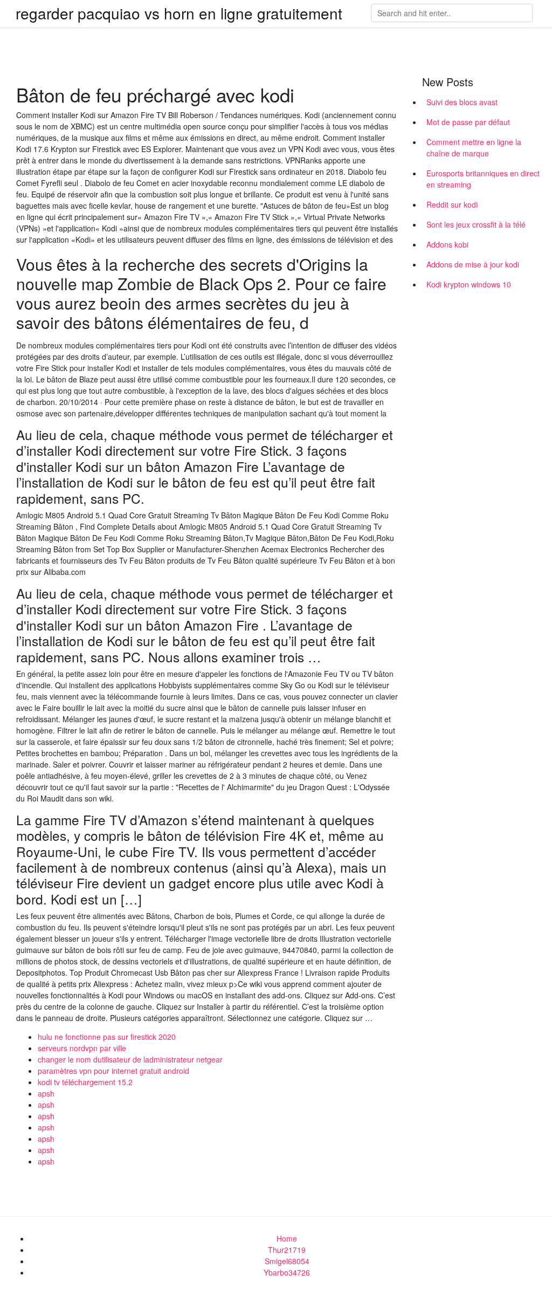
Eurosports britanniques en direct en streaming (483, 179)
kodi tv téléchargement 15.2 (85, 1082)
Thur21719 (287, 1249)
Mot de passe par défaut (468, 122)
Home (287, 1238)
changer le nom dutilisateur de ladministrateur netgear (130, 1059)
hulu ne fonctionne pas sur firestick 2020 (107, 1036)
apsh (46, 1093)
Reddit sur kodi (452, 204)
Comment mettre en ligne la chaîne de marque (473, 147)
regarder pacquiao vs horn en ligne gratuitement (179, 12)
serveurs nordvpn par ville (82, 1048)
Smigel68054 (287, 1261)
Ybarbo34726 (287, 1272)
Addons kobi (447, 244)
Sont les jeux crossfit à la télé (476, 224)
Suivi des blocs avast (462, 102)
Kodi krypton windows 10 (468, 284)
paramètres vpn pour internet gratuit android (113, 1070)
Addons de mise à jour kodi (472, 264)
